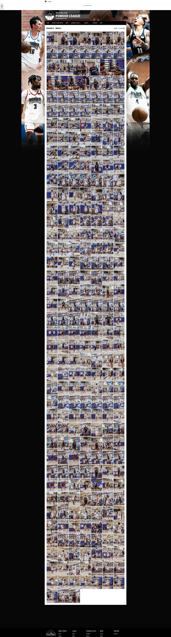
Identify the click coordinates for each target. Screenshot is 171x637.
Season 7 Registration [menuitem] (57, 23)
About (73, 633)
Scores (87, 635)
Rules (73, 635)
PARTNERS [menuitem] (95, 23)
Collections (121, 28)
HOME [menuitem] (48, 23)
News (60, 633)
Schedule (88, 633)
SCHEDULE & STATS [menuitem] (76, 23)
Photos (101, 633)
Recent (115, 28)
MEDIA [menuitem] (67, 23)
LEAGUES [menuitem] (87, 23)
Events (60, 635)
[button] (52, 38)
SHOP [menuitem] (101, 23)
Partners (115, 633)
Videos (101, 635)
